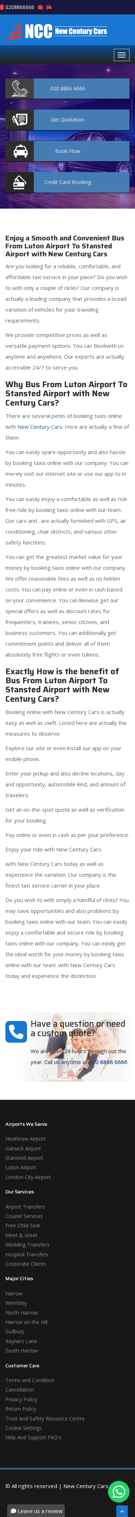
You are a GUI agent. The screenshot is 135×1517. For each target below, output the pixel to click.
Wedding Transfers (27, 1244)
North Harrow (21, 1312)
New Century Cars (39, 426)
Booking (67, 182)
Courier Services (24, 1216)
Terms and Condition (29, 1380)
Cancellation (19, 1389)
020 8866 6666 (108, 1061)
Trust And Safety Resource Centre (45, 1418)
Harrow (14, 1293)
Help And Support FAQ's (33, 1437)
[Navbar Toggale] (122, 55)
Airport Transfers (25, 1206)
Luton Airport (20, 1167)
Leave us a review (39, 1510)
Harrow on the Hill (26, 1322)
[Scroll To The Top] (122, 1511)
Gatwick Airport (23, 1148)
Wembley (16, 1302)
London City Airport (28, 1177)
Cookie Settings (23, 1427)
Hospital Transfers (26, 1254)
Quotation (67, 119)
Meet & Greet (21, 1235)
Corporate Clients (25, 1263)
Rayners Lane (21, 1341)
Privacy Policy (21, 1399)
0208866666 (19, 7)
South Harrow (21, 1350)
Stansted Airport (24, 1157)
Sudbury (14, 1331)
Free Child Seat (22, 1225)
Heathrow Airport (25, 1138)
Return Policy (20, 1408)
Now (67, 151)
